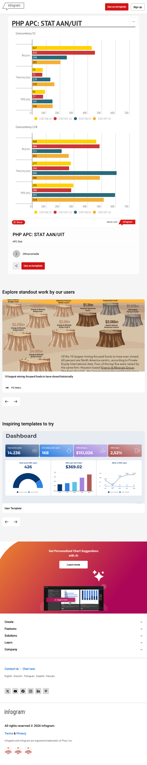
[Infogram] (13, 7)
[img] (62, 48)
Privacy (21, 733)
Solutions (11, 635)
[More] (133, 21)
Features (10, 629)
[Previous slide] (6, 401)
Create (9, 622)
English (8, 676)
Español (40, 676)
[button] (44, 119)
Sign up (137, 7)
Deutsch (18, 676)
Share (19, 222)
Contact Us (12, 669)
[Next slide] (15, 401)
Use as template (116, 6)
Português (29, 676)
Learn (8, 642)
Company (11, 649)
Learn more (73, 564)
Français (50, 676)
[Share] (16, 266)
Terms (9, 733)
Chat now (29, 669)
